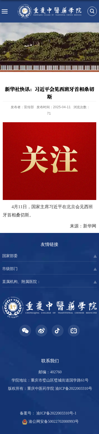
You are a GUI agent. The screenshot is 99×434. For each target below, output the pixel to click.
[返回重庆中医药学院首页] (49, 11)
